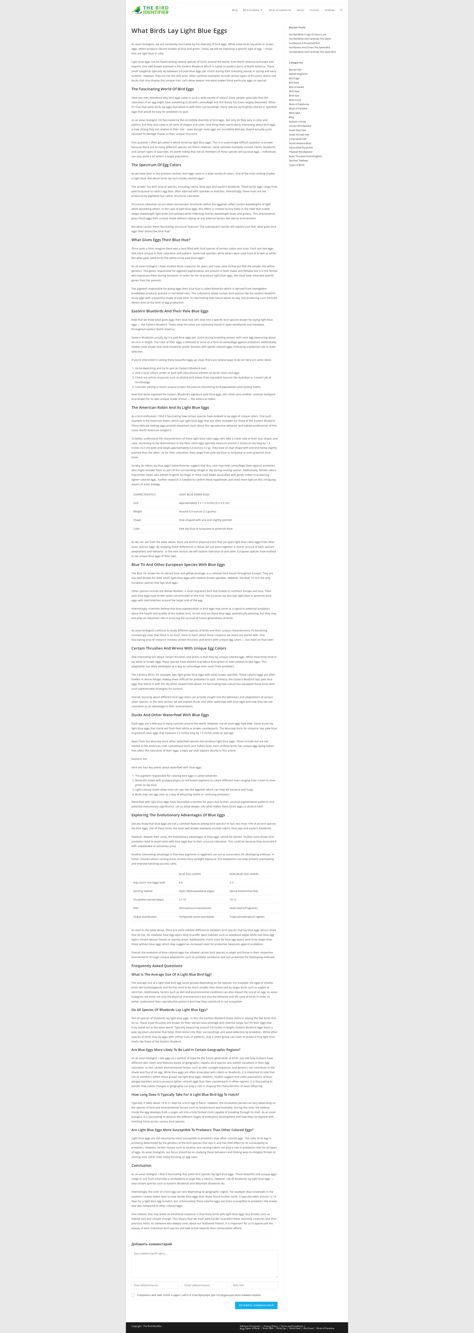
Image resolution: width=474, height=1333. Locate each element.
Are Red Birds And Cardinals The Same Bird (312, 51)
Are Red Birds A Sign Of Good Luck (307, 34)
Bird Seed (294, 91)
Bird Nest (294, 82)
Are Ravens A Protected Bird (304, 43)
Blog (291, 117)
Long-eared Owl (297, 138)
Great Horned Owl (299, 134)
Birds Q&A (294, 113)
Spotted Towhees (298, 160)
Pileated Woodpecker (301, 151)
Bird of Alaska (296, 87)
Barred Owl (295, 69)
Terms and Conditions (292, 1326)
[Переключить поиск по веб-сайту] (341, 10)
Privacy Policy (271, 1326)
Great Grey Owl (297, 130)
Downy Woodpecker (300, 126)
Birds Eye (294, 95)
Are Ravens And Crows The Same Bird (309, 47)
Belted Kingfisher (298, 74)
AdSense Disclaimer (250, 1326)
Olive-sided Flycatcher (301, 147)
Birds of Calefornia (299, 104)
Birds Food (295, 100)
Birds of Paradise (298, 108)
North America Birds (300, 143)
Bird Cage (294, 78)
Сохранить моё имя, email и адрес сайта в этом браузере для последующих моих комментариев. (199, 1295)
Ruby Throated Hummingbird (305, 156)
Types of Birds (296, 165)
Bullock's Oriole (297, 121)
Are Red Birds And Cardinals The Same (310, 38)
